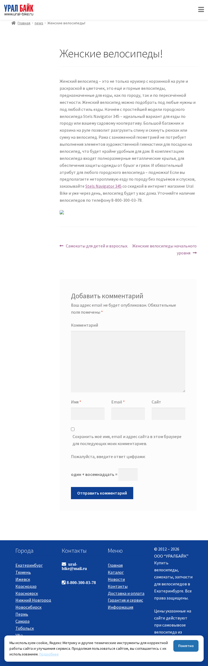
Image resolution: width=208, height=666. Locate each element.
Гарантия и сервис (125, 600)
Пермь (21, 614)
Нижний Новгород (33, 600)
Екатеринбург (29, 565)
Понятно (186, 645)
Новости (116, 579)
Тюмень (23, 572)
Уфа (19, 635)
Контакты (118, 586)
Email (118, 402)
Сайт (156, 402)
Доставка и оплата (126, 593)
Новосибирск (28, 607)
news (39, 23)
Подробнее (49, 654)
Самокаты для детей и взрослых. (97, 245)
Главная (24, 23)
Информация (120, 607)
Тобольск (24, 628)
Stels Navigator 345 (103, 186)
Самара (22, 621)
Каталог (116, 572)
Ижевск (22, 579)
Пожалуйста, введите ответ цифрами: (108, 456)
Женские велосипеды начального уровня (164, 249)
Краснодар (26, 586)
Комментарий (84, 325)
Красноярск (26, 593)
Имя (76, 402)
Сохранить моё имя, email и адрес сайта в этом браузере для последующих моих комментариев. (127, 440)
